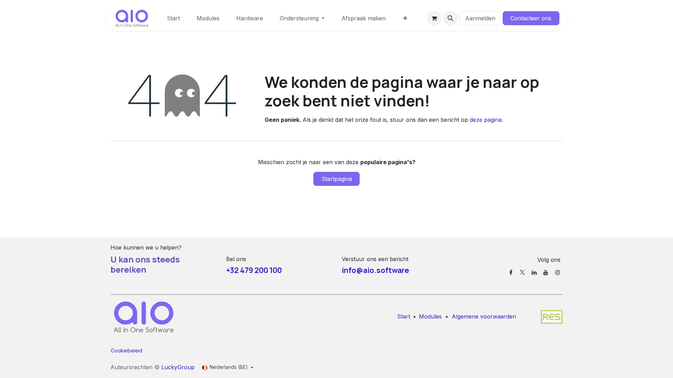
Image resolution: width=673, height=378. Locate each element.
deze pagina (486, 119)
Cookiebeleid (126, 351)
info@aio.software (375, 270)
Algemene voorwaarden (484, 316)
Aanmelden (480, 18)
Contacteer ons (530, 18)
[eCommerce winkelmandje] (434, 18)
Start (403, 316)
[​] (511, 272)
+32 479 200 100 (254, 270)
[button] (450, 18)
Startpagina (336, 178)
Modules (430, 316)
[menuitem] (173, 18)
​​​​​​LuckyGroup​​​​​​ (178, 367)
